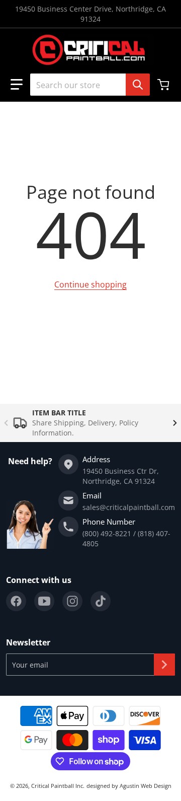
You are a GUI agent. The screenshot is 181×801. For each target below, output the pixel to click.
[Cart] (164, 84)
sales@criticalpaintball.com (128, 507)
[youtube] (44, 601)
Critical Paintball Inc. (57, 785)
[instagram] (72, 601)
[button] (16, 85)
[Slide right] (175, 423)
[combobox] (86, 85)
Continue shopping (90, 284)
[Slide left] (6, 423)
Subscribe (164, 664)
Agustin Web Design (145, 785)
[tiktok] (100, 601)
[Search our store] (138, 85)
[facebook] (16, 601)
